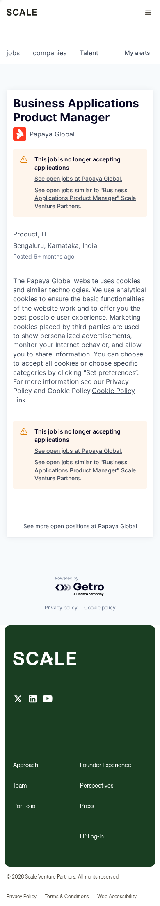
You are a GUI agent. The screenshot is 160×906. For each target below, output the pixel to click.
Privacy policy (61, 607)
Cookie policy (100, 607)
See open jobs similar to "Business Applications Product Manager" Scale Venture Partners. (85, 197)
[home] (22, 13)
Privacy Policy (22, 896)
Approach (25, 764)
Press (87, 805)
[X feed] (18, 700)
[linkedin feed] (33, 700)
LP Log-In (92, 836)
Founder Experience (105, 764)
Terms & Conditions (67, 896)
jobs (13, 53)
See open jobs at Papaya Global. (78, 178)
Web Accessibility (117, 896)
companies (49, 53)
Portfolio (24, 805)
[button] (144, 13)
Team (20, 785)
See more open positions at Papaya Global (80, 525)
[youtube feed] (48, 700)
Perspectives (96, 785)
